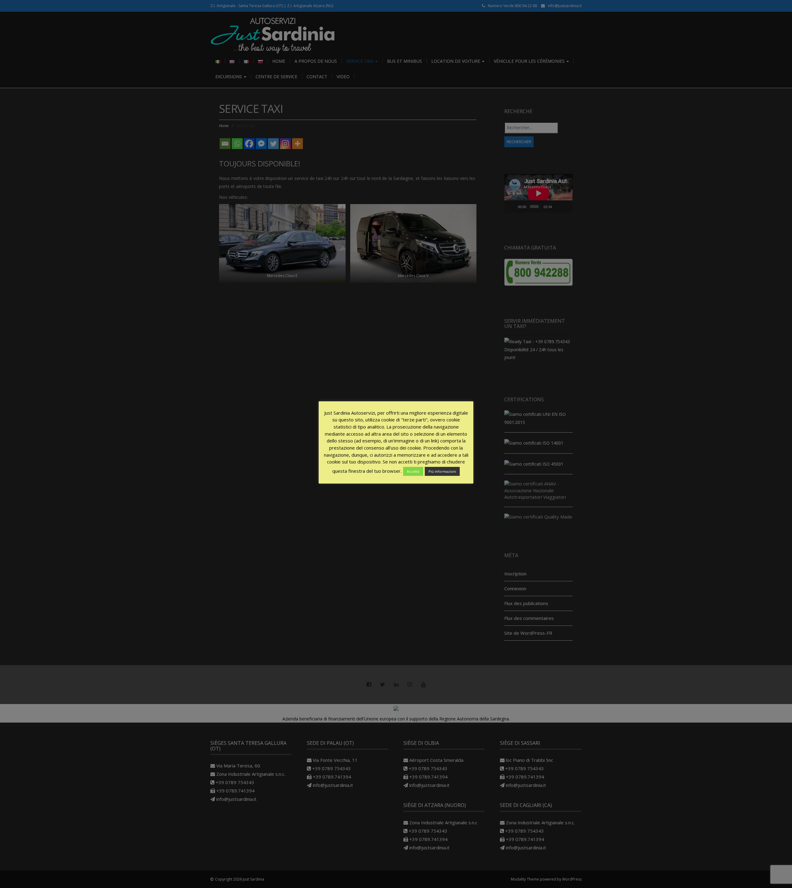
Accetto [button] (413, 471)
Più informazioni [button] (442, 471)
